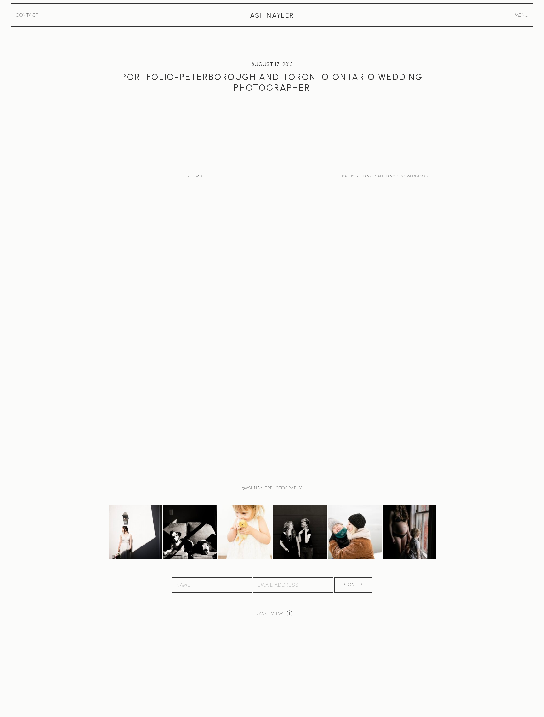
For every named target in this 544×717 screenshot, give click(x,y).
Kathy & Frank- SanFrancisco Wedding (383, 176)
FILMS (196, 176)
